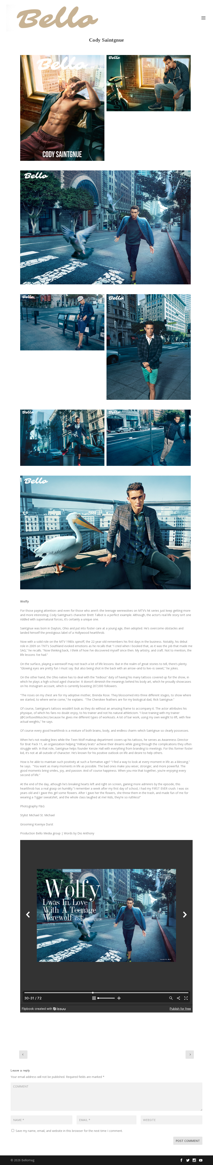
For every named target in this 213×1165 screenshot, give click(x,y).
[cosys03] (105, 533)
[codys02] (62, 322)
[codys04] (148, 347)
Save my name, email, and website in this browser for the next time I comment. (69, 1131)
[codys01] (62, 108)
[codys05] (62, 438)
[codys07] (105, 227)
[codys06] (148, 438)
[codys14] (148, 83)
